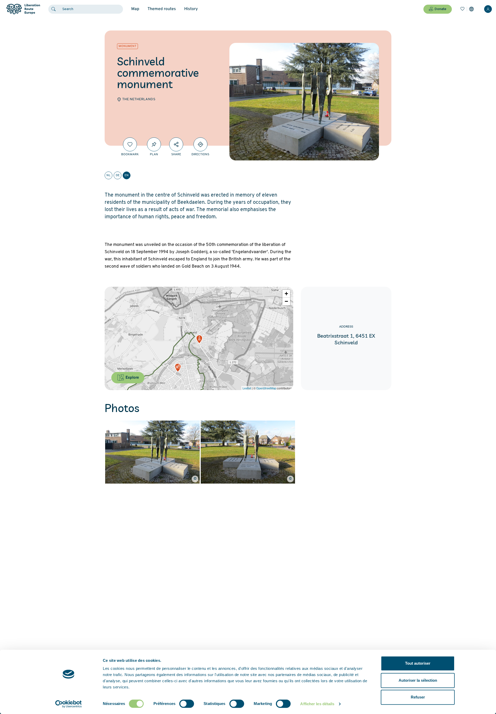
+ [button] (286, 293)
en (127, 175)
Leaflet (247, 388)
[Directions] (200, 144)
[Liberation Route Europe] (23, 9)
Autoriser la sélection (418, 680)
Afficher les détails (317, 704)
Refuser (418, 697)
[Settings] (471, 9)
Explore (132, 377)
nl (108, 175)
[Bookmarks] (462, 9)
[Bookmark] (130, 144)
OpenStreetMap (266, 388)
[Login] (488, 9)
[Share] (176, 144)
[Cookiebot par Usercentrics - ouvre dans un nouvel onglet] (68, 704)
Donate (440, 9)
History (191, 9)
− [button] (286, 301)
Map (135, 9)
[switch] (186, 704)
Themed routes (162, 9)
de (118, 175)
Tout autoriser (417, 663)
